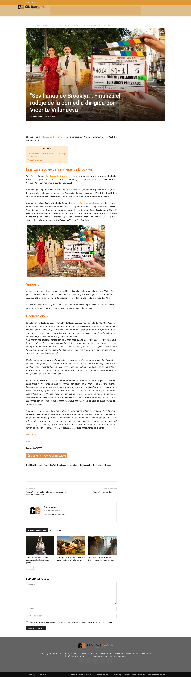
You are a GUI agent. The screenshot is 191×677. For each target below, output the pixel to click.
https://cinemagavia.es (52, 510)
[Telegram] (46, 127)
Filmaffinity (31, 434)
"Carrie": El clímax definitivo (105, 492)
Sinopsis (32, 157)
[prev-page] (27, 568)
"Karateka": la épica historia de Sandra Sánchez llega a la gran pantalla (38, 560)
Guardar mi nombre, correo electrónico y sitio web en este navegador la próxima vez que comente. (71, 622)
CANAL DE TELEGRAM (55, 455)
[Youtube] (65, 518)
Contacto (141, 674)
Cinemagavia (37, 116)
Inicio (28, 25)
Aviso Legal (118, 674)
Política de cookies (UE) (103, 674)
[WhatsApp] (52, 127)
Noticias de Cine (49, 25)
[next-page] (32, 568)
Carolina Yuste (42, 465)
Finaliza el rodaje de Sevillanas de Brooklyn (47, 153)
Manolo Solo (73, 465)
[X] (34, 127)
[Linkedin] (40, 127)
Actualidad (36, 25)
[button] (154, 3)
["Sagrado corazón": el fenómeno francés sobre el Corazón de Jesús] (102, 545)
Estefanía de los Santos (58, 465)
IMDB (28, 441)
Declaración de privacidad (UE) (81, 674)
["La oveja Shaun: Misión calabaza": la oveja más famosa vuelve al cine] (71, 545)
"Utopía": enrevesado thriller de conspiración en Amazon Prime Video (46, 493)
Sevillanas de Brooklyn (87, 465)
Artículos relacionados (37, 531)
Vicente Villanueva (104, 465)
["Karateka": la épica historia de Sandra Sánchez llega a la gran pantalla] (40, 545)
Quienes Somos (130, 674)
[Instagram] (51, 518)
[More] (58, 127)
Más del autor (55, 531)
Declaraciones (35, 160)
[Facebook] (28, 127)
